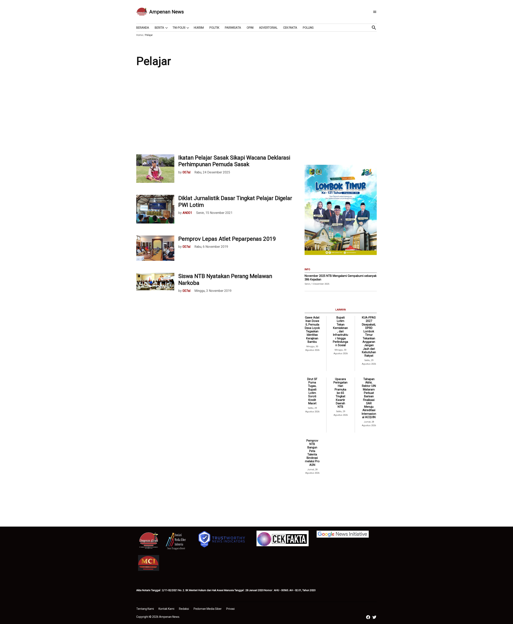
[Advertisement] (256, 114)
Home (139, 35)
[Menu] (375, 11)
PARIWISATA (233, 27)
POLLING (308, 27)
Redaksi (184, 608)
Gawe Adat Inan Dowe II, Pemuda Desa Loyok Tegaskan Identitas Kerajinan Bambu (312, 330)
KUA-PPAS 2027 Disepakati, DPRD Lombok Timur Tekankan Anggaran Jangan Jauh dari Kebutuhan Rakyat (369, 336)
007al (186, 172)
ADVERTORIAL (268, 27)
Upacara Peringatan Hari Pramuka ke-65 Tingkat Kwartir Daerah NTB (340, 393)
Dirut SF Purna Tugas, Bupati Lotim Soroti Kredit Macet (312, 391)
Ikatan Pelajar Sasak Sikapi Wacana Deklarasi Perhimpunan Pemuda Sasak (234, 161)
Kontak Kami (166, 608)
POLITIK (214, 27)
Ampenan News (166, 12)
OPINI (250, 27)
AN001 (187, 213)
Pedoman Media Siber (208, 608)
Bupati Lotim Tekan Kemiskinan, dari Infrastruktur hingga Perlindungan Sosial (340, 331)
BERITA (159, 27)
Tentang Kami (145, 608)
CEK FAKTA (290, 27)
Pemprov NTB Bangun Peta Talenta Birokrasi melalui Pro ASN (312, 453)
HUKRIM (199, 27)
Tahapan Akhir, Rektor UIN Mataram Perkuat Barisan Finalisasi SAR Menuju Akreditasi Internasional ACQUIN (369, 398)
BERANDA (142, 27)
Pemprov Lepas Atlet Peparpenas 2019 (227, 239)
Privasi (230, 608)
